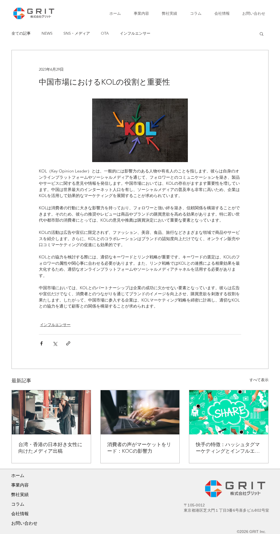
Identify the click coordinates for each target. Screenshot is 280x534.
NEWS (47, 33)
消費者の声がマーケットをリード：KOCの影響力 (139, 447)
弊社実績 (20, 494)
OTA (105, 33)
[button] (261, 33)
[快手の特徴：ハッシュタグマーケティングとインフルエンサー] (228, 412)
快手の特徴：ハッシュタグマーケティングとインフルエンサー (228, 447)
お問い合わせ (24, 523)
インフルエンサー (135, 33)
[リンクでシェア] (68, 343)
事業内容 (20, 485)
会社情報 (20, 514)
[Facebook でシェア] (41, 343)
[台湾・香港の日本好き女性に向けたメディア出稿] (51, 412)
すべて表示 (259, 379)
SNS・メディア (76, 33)
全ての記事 (21, 33)
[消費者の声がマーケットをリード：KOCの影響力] (140, 412)
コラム (17, 504)
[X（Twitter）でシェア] (54, 343)
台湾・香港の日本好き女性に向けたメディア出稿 (50, 447)
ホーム (17, 475)
